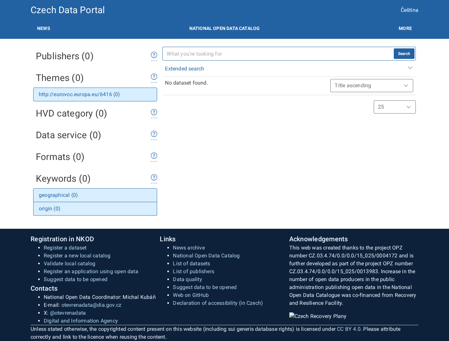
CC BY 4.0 (349, 329)
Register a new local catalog (77, 255)
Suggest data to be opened (75, 279)
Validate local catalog (69, 263)
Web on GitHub (191, 295)
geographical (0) (58, 195)
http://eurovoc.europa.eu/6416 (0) (79, 94)
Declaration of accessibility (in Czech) (218, 303)
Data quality (187, 279)
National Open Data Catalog (206, 255)
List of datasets (191, 263)
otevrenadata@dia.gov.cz (91, 305)
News (43, 28)
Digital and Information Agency (81, 321)
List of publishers (193, 271)
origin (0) (49, 208)
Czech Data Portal (68, 10)
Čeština (409, 10)
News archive (188, 248)
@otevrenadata (68, 313)
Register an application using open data (91, 271)
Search (404, 53)
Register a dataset (65, 248)
